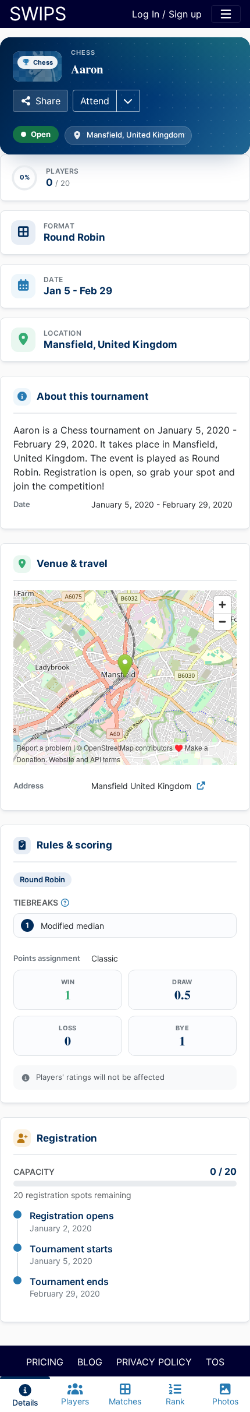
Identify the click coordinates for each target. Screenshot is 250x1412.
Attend (94, 101)
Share (47, 101)
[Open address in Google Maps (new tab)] (201, 786)
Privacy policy (154, 1362)
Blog (89, 1362)
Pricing (44, 1362)
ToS (215, 1362)
